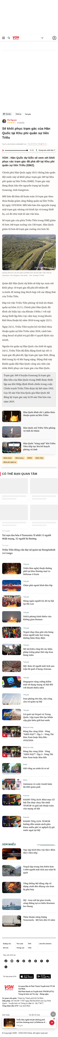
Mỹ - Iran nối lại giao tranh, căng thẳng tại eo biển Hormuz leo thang (39, 903)
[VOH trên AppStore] (26, 977)
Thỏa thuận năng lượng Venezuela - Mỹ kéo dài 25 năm (39, 918)
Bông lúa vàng (28, 727)
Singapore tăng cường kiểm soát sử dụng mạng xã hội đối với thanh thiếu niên (38, 684)
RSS (29, 944)
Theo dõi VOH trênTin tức (37, 144)
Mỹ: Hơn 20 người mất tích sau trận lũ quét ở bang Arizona (38, 667)
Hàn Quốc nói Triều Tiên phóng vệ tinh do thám (39, 429)
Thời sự (18, 114)
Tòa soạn (19, 944)
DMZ (30, 458)
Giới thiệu (6, 1015)
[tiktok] (18, 961)
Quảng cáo (7, 944)
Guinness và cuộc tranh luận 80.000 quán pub (37, 785)
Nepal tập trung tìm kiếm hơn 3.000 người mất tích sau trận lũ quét (39, 869)
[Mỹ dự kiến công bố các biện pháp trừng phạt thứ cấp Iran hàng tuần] (11, 649)
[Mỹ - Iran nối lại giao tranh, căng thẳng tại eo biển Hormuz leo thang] (11, 904)
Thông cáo (20, 948)
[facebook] (6, 961)
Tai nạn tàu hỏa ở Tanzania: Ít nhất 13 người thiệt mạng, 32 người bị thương (26, 536)
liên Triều (40, 458)
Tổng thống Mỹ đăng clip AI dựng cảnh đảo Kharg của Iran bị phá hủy (38, 886)
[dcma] (42, 961)
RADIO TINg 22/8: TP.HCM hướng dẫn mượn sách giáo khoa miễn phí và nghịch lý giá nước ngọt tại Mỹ (39, 826)
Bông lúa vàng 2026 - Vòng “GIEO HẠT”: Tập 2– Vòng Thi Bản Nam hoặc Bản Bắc (38, 754)
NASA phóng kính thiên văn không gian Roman (37, 618)
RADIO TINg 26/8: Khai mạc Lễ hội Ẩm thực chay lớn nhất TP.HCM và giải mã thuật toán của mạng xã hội (39, 804)
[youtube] (12, 961)
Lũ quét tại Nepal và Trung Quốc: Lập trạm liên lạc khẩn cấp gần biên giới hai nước (38, 717)
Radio (25, 764)
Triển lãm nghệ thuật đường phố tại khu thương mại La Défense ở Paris (37, 571)
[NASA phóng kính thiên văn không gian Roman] (11, 616)
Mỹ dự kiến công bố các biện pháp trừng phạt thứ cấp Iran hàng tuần (38, 651)
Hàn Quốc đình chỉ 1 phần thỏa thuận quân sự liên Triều (39, 414)
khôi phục (20, 458)
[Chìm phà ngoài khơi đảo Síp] (11, 585)
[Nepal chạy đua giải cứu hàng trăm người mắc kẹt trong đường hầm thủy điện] (11, 632)
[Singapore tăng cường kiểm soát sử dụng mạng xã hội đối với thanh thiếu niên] (11, 682)
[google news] (36, 961)
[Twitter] (47, 961)
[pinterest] (24, 961)
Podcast (26, 796)
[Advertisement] (29, 82)
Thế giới (28, 114)
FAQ (29, 948)
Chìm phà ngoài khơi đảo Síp (37, 585)
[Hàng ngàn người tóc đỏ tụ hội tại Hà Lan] (11, 601)
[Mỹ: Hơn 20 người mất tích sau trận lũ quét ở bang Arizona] (11, 666)
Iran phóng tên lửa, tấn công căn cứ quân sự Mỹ (37, 700)
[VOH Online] (16, 38)
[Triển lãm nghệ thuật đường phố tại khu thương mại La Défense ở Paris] (11, 568)
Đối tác (5, 948)
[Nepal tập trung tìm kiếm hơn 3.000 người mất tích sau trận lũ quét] (11, 870)
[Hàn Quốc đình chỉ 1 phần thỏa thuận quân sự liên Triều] (11, 416)
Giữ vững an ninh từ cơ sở (36, 768)
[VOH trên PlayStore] (43, 977)
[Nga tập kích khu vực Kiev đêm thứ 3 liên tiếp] (11, 854)
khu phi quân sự (10, 462)
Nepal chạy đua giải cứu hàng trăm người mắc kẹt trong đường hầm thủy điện (38, 634)
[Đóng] (54, 1018)
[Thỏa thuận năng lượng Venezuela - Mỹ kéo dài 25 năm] (11, 921)
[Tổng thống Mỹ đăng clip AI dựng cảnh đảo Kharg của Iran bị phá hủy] (11, 887)
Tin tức (8, 114)
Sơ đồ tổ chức (34, 1015)
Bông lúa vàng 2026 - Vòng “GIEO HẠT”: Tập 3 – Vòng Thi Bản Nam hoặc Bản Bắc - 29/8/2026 (38, 736)
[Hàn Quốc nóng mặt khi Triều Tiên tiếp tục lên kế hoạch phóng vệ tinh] (11, 447)
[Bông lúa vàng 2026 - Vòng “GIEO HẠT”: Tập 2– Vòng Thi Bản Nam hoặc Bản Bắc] (11, 751)
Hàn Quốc (8, 458)
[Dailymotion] (6, 967)
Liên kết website (45, 944)
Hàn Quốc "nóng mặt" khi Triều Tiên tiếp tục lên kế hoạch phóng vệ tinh (39, 446)
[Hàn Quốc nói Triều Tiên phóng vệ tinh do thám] (11, 432)
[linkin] (30, 961)
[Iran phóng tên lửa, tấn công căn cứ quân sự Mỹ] (11, 699)
